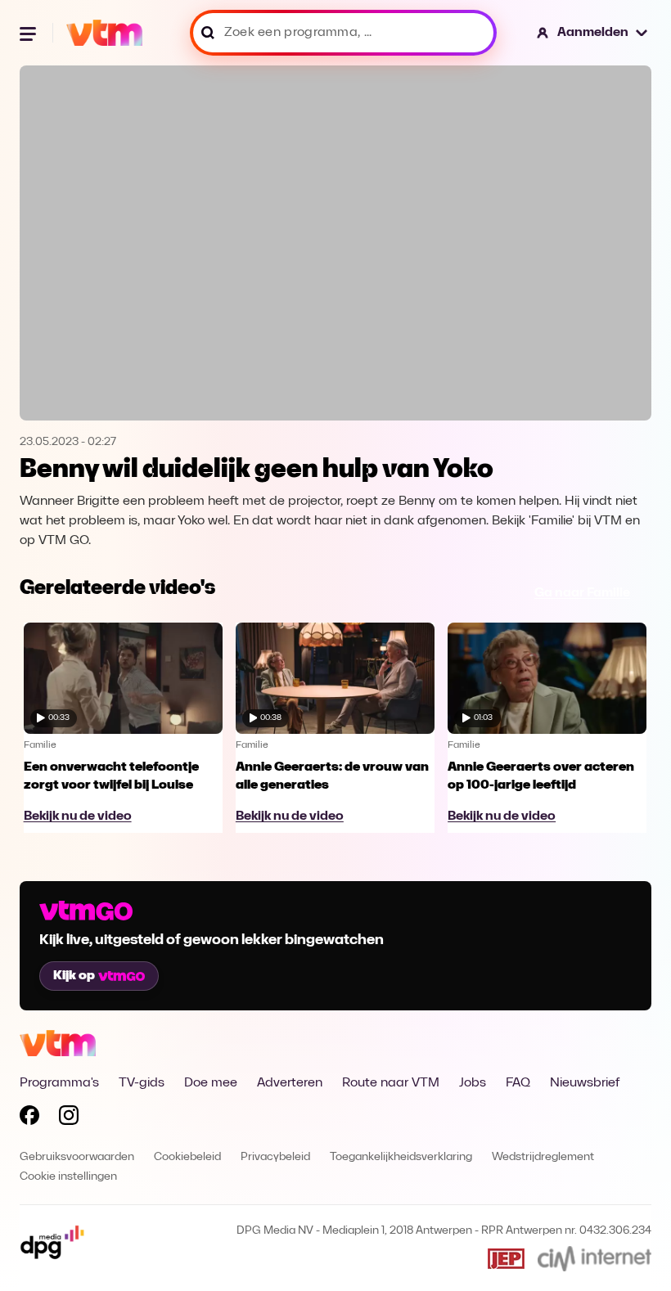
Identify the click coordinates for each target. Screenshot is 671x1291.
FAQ (518, 1083)
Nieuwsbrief (584, 1083)
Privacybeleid (275, 1157)
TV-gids (141, 1083)
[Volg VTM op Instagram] (69, 1118)
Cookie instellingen (68, 1177)
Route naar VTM (390, 1083)
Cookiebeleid (187, 1157)
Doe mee (210, 1083)
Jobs (472, 1083)
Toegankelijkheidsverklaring (401, 1157)
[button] (592, 33)
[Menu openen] (29, 33)
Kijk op (74, 976)
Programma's (59, 1083)
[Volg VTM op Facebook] (29, 1118)
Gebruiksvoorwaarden (77, 1157)
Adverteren (289, 1083)
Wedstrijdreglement (543, 1157)
